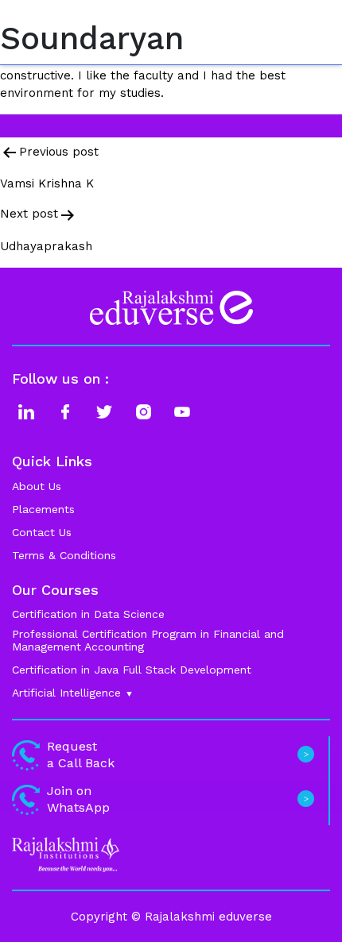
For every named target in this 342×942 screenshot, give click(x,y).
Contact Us (42, 532)
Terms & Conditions (64, 555)
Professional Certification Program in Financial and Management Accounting (148, 640)
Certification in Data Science (88, 614)
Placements (43, 509)
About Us (36, 486)
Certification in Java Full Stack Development (131, 669)
